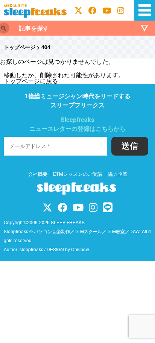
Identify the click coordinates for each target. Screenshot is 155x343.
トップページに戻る (31, 80)
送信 (130, 146)
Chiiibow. (80, 249)
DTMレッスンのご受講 (77, 173)
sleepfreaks (31, 249)
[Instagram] (120, 10)
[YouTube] (106, 10)
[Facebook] (92, 10)
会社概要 (37, 173)
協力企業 (118, 173)
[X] (78, 10)
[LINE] (107, 208)
